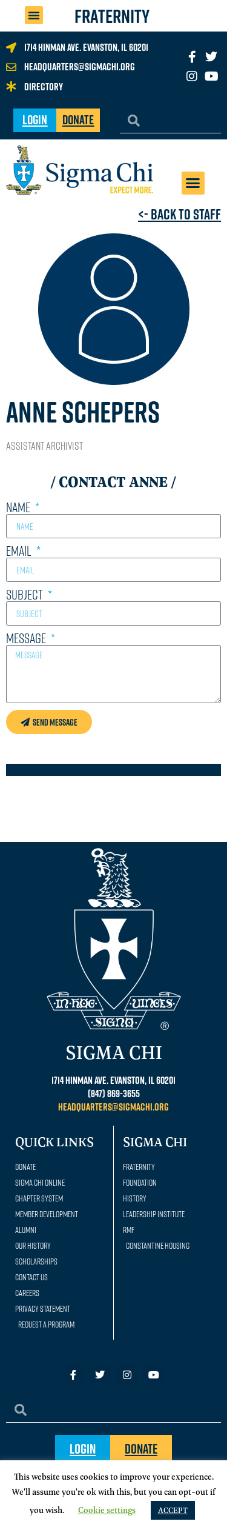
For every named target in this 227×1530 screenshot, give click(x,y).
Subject (25, 594)
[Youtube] (211, 76)
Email (20, 551)
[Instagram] (192, 76)
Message (27, 638)
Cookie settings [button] (107, 1509)
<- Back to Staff (179, 213)
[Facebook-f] (73, 1374)
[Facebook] (192, 57)
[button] (34, 15)
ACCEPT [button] (173, 1510)
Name (19, 507)
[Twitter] (211, 57)
